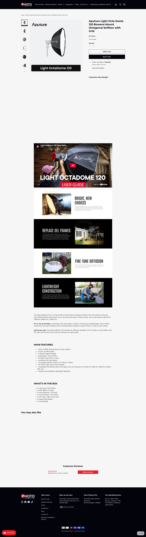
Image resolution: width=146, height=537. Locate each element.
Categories (69, 4)
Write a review (88, 472)
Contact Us (84, 4)
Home (22, 15)
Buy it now (107, 57)
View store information (98, 68)
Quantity (91, 43)
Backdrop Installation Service (101, 4)
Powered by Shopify (79, 531)
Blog (77, 4)
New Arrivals (39, 4)
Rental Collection (51, 4)
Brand (60, 4)
